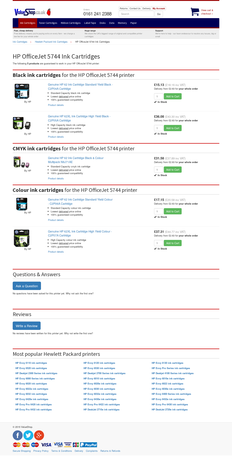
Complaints (92, 450)
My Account (159, 8)
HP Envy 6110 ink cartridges (31, 363)
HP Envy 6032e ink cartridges (100, 394)
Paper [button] (133, 22)
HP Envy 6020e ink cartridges (100, 383)
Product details (56, 105)
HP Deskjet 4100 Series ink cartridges (173, 373)
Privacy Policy (41, 450)
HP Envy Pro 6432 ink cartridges (33, 409)
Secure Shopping (22, 450)
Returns (124, 8)
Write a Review (27, 325)
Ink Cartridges (20, 41)
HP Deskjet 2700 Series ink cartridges (104, 373)
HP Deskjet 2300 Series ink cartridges (36, 373)
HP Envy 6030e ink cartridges (168, 388)
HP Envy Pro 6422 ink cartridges (102, 404)
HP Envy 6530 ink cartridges (99, 368)
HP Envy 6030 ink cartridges (99, 388)
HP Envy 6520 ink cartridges (31, 368)
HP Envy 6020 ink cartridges (31, 383)
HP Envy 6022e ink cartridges (31, 388)
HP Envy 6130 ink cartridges (167, 363)
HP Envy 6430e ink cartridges (100, 399)
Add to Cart (172, 96)
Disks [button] (103, 22)
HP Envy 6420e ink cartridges (31, 399)
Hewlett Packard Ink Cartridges (51, 41)
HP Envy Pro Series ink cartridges (171, 368)
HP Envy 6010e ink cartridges (168, 378)
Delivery (146, 8)
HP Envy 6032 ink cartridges (31, 394)
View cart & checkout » (207, 11)
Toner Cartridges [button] (48, 22)
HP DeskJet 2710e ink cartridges (101, 409)
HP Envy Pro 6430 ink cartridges (170, 404)
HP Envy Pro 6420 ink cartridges (33, 404)
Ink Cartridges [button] (27, 22)
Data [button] (111, 22)
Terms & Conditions (61, 450)
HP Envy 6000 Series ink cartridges (35, 378)
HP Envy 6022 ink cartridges (167, 383)
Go (159, 14)
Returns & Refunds (110, 450)
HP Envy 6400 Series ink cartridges (171, 394)
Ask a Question (27, 285)
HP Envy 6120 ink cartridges (99, 363)
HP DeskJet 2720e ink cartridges (170, 409)
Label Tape (90, 22)
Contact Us (135, 8)
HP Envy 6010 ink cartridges (99, 378)
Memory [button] (122, 22)
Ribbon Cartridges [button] (71, 22)
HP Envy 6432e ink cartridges (168, 399)
